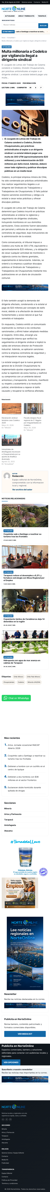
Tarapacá (42, 16)
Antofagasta (10, 825)
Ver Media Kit (25, 1034)
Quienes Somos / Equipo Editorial (13, 1153)
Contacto (37, 2)
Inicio (3, 38)
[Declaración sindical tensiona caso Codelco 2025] (11, 408)
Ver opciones (11, 1062)
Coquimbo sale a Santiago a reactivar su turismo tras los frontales (20, 32)
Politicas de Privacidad (9, 1180)
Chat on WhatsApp (18, 698)
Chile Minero (18, 677)
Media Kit (45, 2)
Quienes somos (27, 2)
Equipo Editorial (7, 1173)
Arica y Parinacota (26, 16)
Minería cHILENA (34, 682)
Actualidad (10, 16)
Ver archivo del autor (22, 489)
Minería (7, 808)
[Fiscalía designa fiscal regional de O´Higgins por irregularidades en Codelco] (33, 408)
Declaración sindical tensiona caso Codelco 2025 (11, 420)
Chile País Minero (33, 677)
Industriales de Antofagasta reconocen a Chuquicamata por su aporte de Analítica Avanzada (11, 454)
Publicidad (5, 1163)
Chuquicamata (9, 682)
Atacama (8, 831)
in (30, 88)
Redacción (31, 83)
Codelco (21, 682)
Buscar (43, 26)
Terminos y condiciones (10, 1183)
